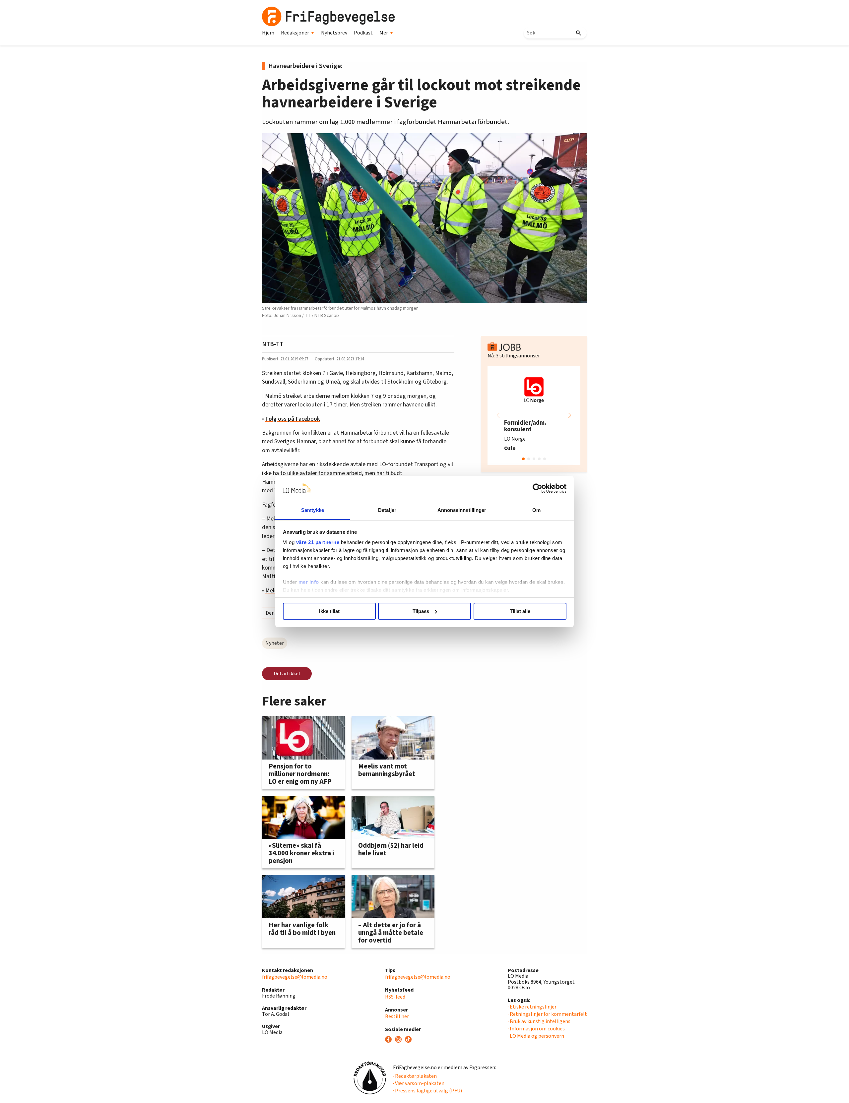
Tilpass (421, 611)
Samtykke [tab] (312, 510)
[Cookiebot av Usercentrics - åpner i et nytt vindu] (537, 488)
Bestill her (397, 1016)
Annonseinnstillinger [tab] (462, 510)
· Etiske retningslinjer (532, 1007)
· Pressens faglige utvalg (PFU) (427, 1090)
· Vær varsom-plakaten (418, 1083)
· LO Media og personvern (536, 1036)
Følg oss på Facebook (292, 419)
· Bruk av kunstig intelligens (539, 1021)
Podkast (363, 32)
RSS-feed (395, 997)
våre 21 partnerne (318, 542)
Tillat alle (520, 611)
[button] (569, 415)
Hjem (268, 32)
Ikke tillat (329, 611)
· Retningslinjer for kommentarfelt (547, 1014)
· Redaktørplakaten (415, 1076)
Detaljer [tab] (387, 510)
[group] (534, 415)
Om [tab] (536, 510)
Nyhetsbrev (334, 32)
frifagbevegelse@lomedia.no (294, 977)
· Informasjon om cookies (536, 1028)
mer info (308, 582)
